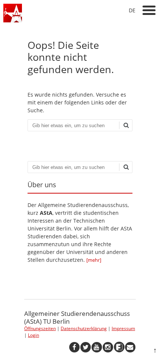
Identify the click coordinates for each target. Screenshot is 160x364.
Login (33, 335)
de (132, 10)
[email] (130, 347)
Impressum (123, 328)
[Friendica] (119, 347)
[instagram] (107, 347)
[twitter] (85, 347)
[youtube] (96, 347)
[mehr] (93, 260)
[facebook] (74, 347)
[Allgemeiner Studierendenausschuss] (12, 20)
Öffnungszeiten (40, 328)
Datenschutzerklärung (84, 328)
